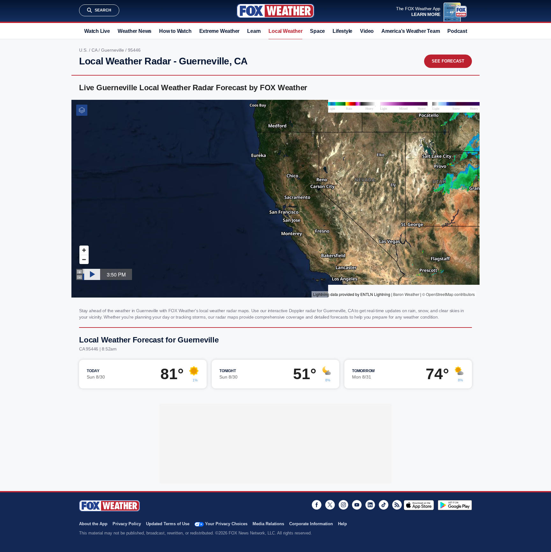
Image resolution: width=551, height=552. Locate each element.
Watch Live (97, 31)
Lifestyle (342, 31)
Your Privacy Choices (226, 523)
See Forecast (448, 61)
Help (342, 523)
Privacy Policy (127, 523)
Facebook (316, 505)
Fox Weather (275, 11)
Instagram (343, 505)
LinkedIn (370, 505)
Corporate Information (311, 523)
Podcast (457, 31)
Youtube (357, 505)
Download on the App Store (419, 505)
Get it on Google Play (455, 505)
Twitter (330, 505)
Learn (254, 31)
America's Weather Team (410, 31)
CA (95, 50)
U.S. (84, 50)
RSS (397, 505)
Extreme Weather (219, 31)
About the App (93, 523)
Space (317, 31)
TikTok (383, 505)
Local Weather (285, 31)
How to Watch (175, 31)
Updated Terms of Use (167, 523)
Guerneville (113, 50)
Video (367, 31)
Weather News (134, 31)
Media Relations (268, 523)
